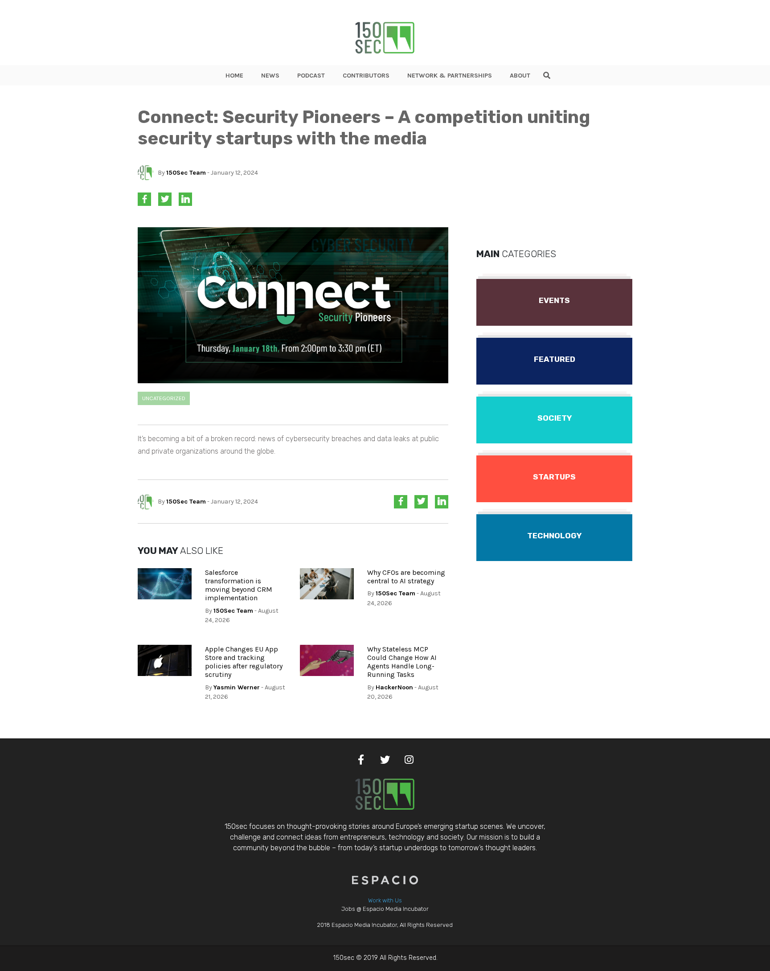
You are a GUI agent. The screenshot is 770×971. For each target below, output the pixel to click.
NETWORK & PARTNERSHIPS (449, 75)
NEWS (270, 75)
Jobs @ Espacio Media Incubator (385, 908)
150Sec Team (186, 172)
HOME (234, 75)
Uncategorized (163, 398)
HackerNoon (394, 687)
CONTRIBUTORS (366, 75)
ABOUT (520, 75)
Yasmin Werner (236, 687)
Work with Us (385, 900)
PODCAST (311, 75)
